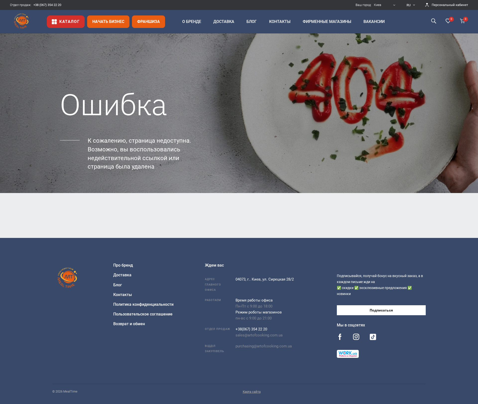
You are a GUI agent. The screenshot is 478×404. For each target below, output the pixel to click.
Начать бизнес (108, 21)
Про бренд (123, 265)
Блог (117, 285)
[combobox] (385, 5)
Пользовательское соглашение (143, 314)
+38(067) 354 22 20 (251, 329)
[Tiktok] (373, 338)
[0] (448, 21)
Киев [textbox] (377, 5)
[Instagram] (356, 337)
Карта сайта (252, 392)
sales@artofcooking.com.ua (259, 335)
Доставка (122, 275)
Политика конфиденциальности (143, 304)
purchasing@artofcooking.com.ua (264, 346)
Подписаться (381, 310)
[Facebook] (340, 337)
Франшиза (148, 21)
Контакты (122, 294)
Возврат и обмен (129, 323)
